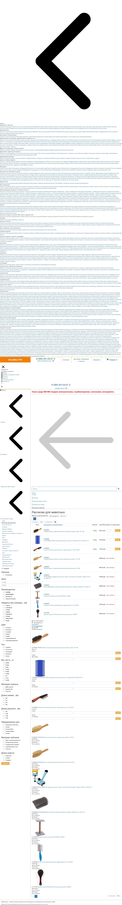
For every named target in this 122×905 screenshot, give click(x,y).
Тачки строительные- (81, 278)
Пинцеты (103, 258)
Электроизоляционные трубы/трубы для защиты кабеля (39, 354)
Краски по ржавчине (73, 175)
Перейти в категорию (6, 126)
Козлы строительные (82, 274)
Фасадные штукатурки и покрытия (36, 288)
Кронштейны (27, 208)
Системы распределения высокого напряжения (94, 346)
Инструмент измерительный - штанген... (41, 193)
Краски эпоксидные (108, 175)
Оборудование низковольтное (25, 341)
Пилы (72, 313)
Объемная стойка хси (18, 220)
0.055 (7, 671)
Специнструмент (18, 133)
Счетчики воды (18, 249)
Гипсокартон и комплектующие (38, 268)
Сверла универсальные (16, 188)
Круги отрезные (103, 126)
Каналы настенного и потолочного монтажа (89, 336)
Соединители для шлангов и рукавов (39, 349)
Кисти (74, 274)
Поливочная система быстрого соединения (105, 301)
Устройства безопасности (33, 351)
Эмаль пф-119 (58, 180)
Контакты (66, 360)
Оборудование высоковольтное (8, 341)
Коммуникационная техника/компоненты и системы (14, 338)
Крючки (11, 163)
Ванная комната (99, 293)
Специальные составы (21, 288)
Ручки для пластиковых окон (86, 163)
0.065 (7, 673)
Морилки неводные (38, 176)
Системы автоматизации (69, 344)
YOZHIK (8, 592)
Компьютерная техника (77, 338)
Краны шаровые (13, 143)
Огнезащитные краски (80, 176)
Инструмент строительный (70, 198)
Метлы (61, 298)
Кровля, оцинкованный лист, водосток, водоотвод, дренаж (80, 268)
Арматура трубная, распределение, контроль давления (50, 331)
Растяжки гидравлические (7, 133)
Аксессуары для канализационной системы (32, 329)
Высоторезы (76, 309)
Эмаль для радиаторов (23, 180)
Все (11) (64, 516)
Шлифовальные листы (84, 128)
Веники (11, 294)
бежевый (8, 629)
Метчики (67, 186)
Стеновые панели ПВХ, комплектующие (11, 155)
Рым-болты (79, 208)
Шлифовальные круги (59, 128)
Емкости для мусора (18, 296)
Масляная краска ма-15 (16, 176)
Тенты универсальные (93, 304)
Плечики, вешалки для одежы (64, 301)
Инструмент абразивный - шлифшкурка (89, 191)
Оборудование (17, 200)
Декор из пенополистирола (19, 153)
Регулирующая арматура (10, 248)
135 (7, 718)
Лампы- (89, 321)
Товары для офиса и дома (94, 170)
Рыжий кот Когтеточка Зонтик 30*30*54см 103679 (57, 595)
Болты (27, 206)
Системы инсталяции (116, 143)
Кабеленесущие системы (39, 336)
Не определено (100, 339)
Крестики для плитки (93, 274)
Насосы (111, 311)
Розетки (18, 323)
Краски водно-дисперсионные (43, 175)
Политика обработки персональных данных (18, 904)
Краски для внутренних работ (60, 175)
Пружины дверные (65, 163)
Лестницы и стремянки (93, 238)
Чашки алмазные (22, 128)
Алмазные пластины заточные (20, 126)
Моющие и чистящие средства (106, 298)
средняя (8, 760)
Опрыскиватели (102, 299)
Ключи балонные (102, 254)
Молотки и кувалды (31, 258)
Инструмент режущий (58, 193)
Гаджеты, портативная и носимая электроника (58, 333)
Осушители (45, 313)
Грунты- (93, 173)
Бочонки (14, 140)
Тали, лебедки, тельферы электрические (94, 314)
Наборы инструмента (109, 198)
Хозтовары (41, 306)
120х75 (8, 605)
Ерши (37, 296)
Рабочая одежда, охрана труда (82, 342)
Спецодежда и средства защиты (61, 283)
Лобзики (62, 311)
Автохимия (15, 131)
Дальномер (15, 183)
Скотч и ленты (40, 278)
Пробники (13, 323)
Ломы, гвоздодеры (110, 274)
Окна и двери (107, 281)
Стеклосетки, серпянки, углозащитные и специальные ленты (102, 269)
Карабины (95, 206)
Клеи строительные (32, 153)
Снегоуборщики (63, 314)
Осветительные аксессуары (80, 341)
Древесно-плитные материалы (55, 268)
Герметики (15, 229)
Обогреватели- (57, 299)
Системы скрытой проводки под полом (37, 347)
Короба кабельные (10, 339)
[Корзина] (1, 364)
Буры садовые (16, 274)
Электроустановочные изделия (35, 356)
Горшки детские (81, 294)
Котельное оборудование (112, 141)
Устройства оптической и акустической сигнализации (27, 352)
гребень (8, 647)
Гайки (45, 206)
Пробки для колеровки (97, 176)
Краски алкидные (30, 175)
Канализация (32, 141)
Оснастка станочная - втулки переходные (104, 200)
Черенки (99, 278)
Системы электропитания (84, 347)
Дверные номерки (34, 161)
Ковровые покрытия (47, 216)
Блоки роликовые (21, 206)
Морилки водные (28, 176)
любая (8, 758)
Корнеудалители (111, 296)
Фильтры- (80, 249)
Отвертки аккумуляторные (55, 313)
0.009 (7, 663)
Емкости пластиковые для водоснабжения (11, 141)
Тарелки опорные (91, 225)
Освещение (115, 281)
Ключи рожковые (77, 256)
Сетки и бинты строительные (28, 278)
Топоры (87, 158)
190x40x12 (9, 614)
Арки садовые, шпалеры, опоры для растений (55, 293)
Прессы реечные (113, 131)
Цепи (107, 210)
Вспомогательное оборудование (93, 140)
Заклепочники (72, 254)
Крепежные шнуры (9, 298)
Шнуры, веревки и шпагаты (79, 306)
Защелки (117, 161)
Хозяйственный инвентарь (7, 203)
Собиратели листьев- (109, 303)
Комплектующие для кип (97, 244)
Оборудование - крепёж (27, 200)
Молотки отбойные (84, 311)
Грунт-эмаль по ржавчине (84, 173)
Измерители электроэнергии (22, 311)
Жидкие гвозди (22, 229)
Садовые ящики (6, 561)
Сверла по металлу (109, 186)
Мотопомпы (98, 311)
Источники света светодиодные (23, 336)
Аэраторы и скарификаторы (27, 309)
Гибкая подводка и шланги (114, 140)
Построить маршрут (8, 379)
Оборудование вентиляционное (28, 246)
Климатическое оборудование (70, 168)
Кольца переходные (53, 141)
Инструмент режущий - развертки (73, 195)
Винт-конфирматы (35, 206)
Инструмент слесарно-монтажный (101, 196)
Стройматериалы (86, 283)
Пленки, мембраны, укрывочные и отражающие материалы (25, 269)
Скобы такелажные (5, 210)
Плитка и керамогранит (48, 269)
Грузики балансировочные (25, 131)
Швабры (61, 306)
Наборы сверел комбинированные (79, 186)
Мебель (80, 281)
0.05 (7, 667)
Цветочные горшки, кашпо (51, 306)
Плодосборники (76, 301)
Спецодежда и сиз (36, 170)
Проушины (56, 163)
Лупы (57, 298)
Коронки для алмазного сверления (55, 186)
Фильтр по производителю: (40, 515)
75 (6, 700)
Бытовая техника (16, 281)
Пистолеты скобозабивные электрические (86, 313)
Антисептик (15, 173)
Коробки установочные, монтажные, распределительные (58, 321)
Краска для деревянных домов (12, 175)
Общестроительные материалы (105, 268)
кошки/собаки (10, 731)
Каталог (47, 281)
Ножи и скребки (23, 276)
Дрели (108, 309)
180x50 (8, 612)
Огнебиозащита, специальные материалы (62, 176)
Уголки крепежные (59, 210)
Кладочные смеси (76, 286)
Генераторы (98, 309)
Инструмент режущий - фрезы (58, 196)
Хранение (109, 283)
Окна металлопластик (67, 150)
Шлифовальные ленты (71, 128)
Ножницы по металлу (68, 258)
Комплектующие (4, 163)
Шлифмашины (17, 316)
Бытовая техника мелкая (113, 331)
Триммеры (118, 314)
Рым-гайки (85, 208)
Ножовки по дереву (25, 158)
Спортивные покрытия (87, 216)
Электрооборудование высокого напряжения (91, 354)
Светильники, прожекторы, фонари (56, 323)
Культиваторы (49, 311)
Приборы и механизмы (105, 246)
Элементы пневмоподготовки (114, 233)
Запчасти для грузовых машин (47, 131)
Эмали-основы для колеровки (105, 178)
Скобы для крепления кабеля (102, 208)
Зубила (78, 254)
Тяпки (10, 306)
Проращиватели (6, 555)
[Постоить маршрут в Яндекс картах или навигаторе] (3, 364)
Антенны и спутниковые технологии (75, 329)
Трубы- (57, 249)
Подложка (78, 216)
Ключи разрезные (68, 256)
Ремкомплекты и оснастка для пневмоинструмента (81, 233)
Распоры (17, 259)
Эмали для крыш (92, 178)
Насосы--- (16, 246)
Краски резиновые (98, 175)
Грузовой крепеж (55, 206)
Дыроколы (9, 296)
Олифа (89, 176)
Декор (35, 281)
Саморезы (91, 208)
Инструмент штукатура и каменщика (77, 238)
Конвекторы (107, 244)
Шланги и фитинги (100, 233)
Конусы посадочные (101, 296)
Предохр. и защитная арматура (90, 246)
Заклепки (89, 206)
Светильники (10, 344)
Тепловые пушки (110, 314)
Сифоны (30, 145)
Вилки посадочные (49, 294)
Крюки (32, 208)
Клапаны (38, 141)
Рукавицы (53, 264)
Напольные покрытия (89, 281)
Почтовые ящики (6, 524)
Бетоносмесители (46, 309)
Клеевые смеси (85, 286)
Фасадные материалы (56, 178)
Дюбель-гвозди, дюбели (71, 206)
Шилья (65, 306)
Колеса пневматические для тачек (73, 296)
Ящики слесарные (10, 261)
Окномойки (74, 299)
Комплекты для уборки (89, 296)
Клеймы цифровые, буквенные (89, 254)
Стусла (83, 158)
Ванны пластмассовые (110, 293)
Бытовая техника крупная (100, 331)
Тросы (52, 210)
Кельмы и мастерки (67, 274)
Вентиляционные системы (41, 136)
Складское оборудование (23, 170)
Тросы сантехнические (71, 145)
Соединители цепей (16, 210)
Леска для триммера (54, 223)
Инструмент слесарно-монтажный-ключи (26, 198)
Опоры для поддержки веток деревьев (87, 299)
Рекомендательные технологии (39, 904)
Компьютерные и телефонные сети (94, 338)
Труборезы (61, 259)
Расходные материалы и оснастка (27, 314)
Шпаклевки (65, 178)
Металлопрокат (9, 246)
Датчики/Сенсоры (76, 333)
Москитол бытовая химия (81, 298)
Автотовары (15, 293)
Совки (116, 303)
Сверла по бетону (99, 186)
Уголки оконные (103, 163)
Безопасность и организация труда (37, 168)
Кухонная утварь (30, 298)
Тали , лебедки (44, 259)
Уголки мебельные (70, 210)
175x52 (8, 610)
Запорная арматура (62, 244)
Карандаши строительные (55, 274)
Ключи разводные (58, 256)
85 (6, 711)
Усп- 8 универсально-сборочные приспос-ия (83, 201)
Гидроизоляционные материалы (21, 268)
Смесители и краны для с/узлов (88, 248)
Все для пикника (62, 294)
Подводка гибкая (60, 143)
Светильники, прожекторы (39, 323)
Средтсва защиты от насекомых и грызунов (18, 304)
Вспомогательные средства (69, 173)
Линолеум (61, 216)
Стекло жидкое (33, 178)
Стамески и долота (76, 158)
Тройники (62, 145)
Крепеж (96, 168)
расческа (8, 654)
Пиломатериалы (4, 269)
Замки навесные (100, 161)
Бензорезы (38, 309)
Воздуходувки (69, 309)
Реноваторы (51, 314)
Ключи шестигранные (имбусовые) (16, 258)
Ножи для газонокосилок (101, 223)
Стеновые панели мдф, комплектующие (107, 153)
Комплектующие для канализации (68, 141)
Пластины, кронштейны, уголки (66, 208)
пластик (8, 691)
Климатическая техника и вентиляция (60, 281)
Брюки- (14, 264)
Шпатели (104, 278)
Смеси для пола (116, 286)
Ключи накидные (40, 256)
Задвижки (65, 161)
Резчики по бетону (42, 314)
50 (6, 698)
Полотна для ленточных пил (61, 225)
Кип (89, 244)
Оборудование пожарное (44, 246)
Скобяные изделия (46, 283)
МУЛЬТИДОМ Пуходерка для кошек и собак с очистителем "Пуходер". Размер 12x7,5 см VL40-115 (67, 576)
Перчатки (37, 264)
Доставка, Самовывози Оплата (81, 360)
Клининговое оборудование (86, 168)
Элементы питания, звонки (28, 326)
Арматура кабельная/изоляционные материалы (22, 331)
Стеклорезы (47, 278)
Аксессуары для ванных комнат (20, 244)
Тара (73, 349)
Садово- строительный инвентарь (45, 239)
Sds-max (14, 223)
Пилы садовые (27, 301)
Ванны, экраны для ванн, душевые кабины (28, 140)
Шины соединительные (82, 324)
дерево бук (9, 689)
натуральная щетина (12, 742)
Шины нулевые (62, 324)
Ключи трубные (111, 256)
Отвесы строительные (33, 276)
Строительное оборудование (53, 170)
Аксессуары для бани (24, 293)
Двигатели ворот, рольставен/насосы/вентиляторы (94, 333)
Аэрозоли (20, 173)
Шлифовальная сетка (34, 128)
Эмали (70, 178)
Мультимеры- (34, 183)
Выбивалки (5, 542)
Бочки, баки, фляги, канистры (76, 293)
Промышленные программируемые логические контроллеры (32, 342)
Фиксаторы (111, 163)
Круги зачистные (83, 126)
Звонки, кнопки (21, 321)
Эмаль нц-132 (33, 180)
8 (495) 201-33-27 (44, 359)
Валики (22, 274)
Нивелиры (41, 183)
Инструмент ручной (88, 334)
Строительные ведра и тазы (67, 278)
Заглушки (25, 141)
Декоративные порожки (18, 216)
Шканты (116, 210)
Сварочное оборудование (43, 248)
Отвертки (98, 258)
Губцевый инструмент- (96, 294)
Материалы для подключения (69, 339)
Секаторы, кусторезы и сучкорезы (64, 303)
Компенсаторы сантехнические (37, 338)
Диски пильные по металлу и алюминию (23, 186)
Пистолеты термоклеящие (95, 276)
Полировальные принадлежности (44, 225)
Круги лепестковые (94, 126)
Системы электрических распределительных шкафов (62, 347)
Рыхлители (48, 303)
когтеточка (9, 649)
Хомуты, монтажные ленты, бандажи (96, 210)
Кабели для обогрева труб (56, 136)
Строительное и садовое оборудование (60, 349)
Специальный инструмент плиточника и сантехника (84, 239)
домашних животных (12, 725)
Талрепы (48, 210)
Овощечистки (5, 557)
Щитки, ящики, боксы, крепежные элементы (101, 324)
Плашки (91, 186)
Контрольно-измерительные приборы (95, 141)
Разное (2, 234)
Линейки (20, 183)
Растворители (107, 176)
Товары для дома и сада (111, 349)
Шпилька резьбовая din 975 (7, 211)
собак (7, 733)
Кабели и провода (51, 336)
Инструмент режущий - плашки (32, 195)
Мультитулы (105, 311)
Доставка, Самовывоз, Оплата (11, 374)
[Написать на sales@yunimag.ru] (5, 364)
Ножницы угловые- (79, 258)
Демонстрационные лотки (109, 294)
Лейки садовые (51, 298)
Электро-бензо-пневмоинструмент (61, 316)
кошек (8, 727)
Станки (43, 170)
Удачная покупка (11, 598)
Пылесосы (15, 314)
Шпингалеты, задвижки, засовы (14, 165)
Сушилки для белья (65, 304)
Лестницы (102, 274)
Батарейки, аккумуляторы (42, 319)
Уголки (102, 145)
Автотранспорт (16, 329)
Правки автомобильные (88, 131)
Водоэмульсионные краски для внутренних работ (47, 173)
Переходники (52, 143)
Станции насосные (77, 314)
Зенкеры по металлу (39, 186)
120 (7, 716)
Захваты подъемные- (41, 274)
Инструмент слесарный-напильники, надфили (50, 198)
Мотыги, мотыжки (92, 298)
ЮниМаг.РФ (15, 360)
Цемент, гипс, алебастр (52, 288)
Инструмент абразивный (43, 191)
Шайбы (111, 210)
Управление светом (30, 324)
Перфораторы (67, 313)
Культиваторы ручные (20, 298)
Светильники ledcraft (26, 323)
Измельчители (10, 311)
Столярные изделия (75, 283)
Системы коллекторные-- (20, 145)
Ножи (3, 521)
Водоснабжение (25, 281)
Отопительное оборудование (59, 246)
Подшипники (62, 201)
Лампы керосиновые (41, 298)
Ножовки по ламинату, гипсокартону (41, 158)
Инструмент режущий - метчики (15, 195)
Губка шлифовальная (34, 126)
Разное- (72, 163)
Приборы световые (10, 342)
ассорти (8, 627)
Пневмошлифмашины (6, 314)
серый (8, 634)
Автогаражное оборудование (20, 168)
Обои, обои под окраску (44, 153)
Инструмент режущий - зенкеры (73, 193)
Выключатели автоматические (91, 319)
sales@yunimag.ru (46, 361)
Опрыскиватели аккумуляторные (17, 313)
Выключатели (78, 319)
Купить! (117, 530)
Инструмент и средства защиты (74, 334)
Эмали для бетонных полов (79, 178)
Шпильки (17, 211)
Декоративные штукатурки (26, 286)
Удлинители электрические (7, 289)
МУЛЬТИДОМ (10, 594)
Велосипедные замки (17, 161)
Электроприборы (16, 326)
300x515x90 (9, 618)
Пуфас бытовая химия (22, 303)
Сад (33, 283)
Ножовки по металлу (90, 258)
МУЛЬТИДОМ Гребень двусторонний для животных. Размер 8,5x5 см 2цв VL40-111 (66, 539)
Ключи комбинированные (18, 256)
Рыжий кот (9, 596)
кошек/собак (9, 729)
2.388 (7, 680)
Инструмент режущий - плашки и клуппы (53, 195)
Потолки (57, 269)
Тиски (50, 259)
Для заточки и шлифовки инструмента (12, 533)
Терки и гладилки (92, 278)
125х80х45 (9, 607)
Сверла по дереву (65, 158)
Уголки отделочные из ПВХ (29, 155)
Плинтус (66, 216)
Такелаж (43, 210)
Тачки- (85, 304)
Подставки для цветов (87, 301)
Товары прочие (50, 249)
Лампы (76, 321)
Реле (111, 342)
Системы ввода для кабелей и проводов (100, 344)
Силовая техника (11, 170)
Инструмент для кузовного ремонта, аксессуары (68, 131)
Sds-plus (19, 223)
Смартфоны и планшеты (22, 349)
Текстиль (93, 283)
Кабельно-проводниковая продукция (67, 336)
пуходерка (9, 651)
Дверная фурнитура (55, 150)
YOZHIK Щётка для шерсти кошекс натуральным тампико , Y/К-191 (62, 558)
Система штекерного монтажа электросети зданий (28, 344)
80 (6, 702)
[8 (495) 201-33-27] (7, 364)
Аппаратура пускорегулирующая (94, 329)
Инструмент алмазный (106, 191)
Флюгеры (4, 548)
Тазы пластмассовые (77, 304)
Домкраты (35, 131)
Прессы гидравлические (101, 131)
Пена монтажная (51, 229)
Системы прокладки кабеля (73, 323)
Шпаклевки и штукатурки (66, 288)
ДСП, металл (9, 687)
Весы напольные (39, 294)
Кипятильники (56, 296)
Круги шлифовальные (12, 128)
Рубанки (57, 314)
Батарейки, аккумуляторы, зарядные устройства (79, 331)
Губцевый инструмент (62, 254)
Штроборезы (24, 316)
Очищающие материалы (96, 286)
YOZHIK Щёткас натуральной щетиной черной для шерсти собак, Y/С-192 (64, 530)
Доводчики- (42, 161)
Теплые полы (75, 136)
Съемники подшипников (33, 259)
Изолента (27, 321)
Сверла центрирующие (50, 188)
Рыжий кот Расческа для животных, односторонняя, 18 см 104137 (62, 549)
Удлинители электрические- (104, 323)
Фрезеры (10, 316)
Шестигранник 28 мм (5, 226)
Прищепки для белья (8, 563)
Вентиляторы (15, 136)
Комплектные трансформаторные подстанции (58, 338)
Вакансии (96, 360)
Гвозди (49, 206)
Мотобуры (92, 311)
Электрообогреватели (86, 136)
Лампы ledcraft (82, 321)
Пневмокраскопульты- (61, 233)
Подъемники (3, 278)
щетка (7, 656)
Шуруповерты (47, 316)
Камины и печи (67, 136)
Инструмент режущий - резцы (91, 195)
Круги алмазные (45, 126)
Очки (33, 264)
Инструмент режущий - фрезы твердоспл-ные (78, 196)
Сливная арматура (74, 248)
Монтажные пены (42, 229)
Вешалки (26, 161)
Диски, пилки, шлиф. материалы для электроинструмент (27, 238)
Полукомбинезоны (45, 264)
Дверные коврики (7, 529)
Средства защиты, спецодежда (106, 239)
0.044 (7, 665)
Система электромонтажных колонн (52, 344)
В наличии (9, 575)
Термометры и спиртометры (107, 304)
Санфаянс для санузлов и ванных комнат (87, 143)
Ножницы (116, 311)
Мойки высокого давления (71, 311)
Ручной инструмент (116, 168)
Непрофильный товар (111, 339)
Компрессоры (34, 311)
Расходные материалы (104, 168)
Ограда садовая (65, 299)
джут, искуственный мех (13, 740)
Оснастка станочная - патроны (24, 201)
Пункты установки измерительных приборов (61, 342)
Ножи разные (39, 299)
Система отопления (104, 143)
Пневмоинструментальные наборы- (45, 233)
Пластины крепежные (52, 208)
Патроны (11, 225)
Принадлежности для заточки (8, 303)
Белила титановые (29, 173)
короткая (8, 756)
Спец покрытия (25, 178)
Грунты (17, 286)
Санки (53, 303)
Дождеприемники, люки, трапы (48, 244)
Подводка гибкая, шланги (74, 246)
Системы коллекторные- (6, 145)
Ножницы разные (48, 299)
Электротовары (117, 283)
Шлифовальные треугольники (98, 128)
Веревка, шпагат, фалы (19, 294)
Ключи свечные (86, 256)
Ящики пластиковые (102, 306)
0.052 (7, 669)
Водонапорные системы (76, 140)
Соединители (55, 145)
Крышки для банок (7, 559)
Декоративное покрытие (102, 173)
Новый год (98, 281)
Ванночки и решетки (29, 274)
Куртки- (18, 264)
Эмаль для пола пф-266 (9, 180)
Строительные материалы (68, 170)
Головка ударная (41, 254)
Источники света (9, 336)
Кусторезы (56, 311)
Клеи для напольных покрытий (33, 216)
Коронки (27, 223)
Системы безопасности (82, 344)
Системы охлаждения (31, 346)
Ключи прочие (49, 256)
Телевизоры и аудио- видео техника (84, 349)
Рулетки (53, 183)
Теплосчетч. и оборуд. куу (39, 249)
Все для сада (51, 168)
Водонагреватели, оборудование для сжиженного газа (55, 140)
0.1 (7, 676)
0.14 (7, 678)
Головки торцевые (51, 254)
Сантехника (3, 170)
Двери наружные (45, 150)
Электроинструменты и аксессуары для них (67, 354)
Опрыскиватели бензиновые (34, 313)
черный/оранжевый (12, 640)
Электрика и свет (106, 170)
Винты (41, 206)
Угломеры (66, 183)
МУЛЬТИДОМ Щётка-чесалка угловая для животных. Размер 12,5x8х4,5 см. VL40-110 (67, 586)
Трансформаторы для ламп (89, 323)
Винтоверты (62, 309)
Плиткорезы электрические (105, 313)
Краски (23, 175)
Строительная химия (43, 178)
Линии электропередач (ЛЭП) (40, 339)
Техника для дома (100, 349)
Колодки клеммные (106, 336)
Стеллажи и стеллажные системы (31, 210)
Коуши (99, 206)
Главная (34, 494)
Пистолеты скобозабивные (80, 276)
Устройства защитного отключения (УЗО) (47, 324)
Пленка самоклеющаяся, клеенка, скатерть (43, 301)
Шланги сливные (10, 146)
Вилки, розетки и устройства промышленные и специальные (28, 333)
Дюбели (63, 206)
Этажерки (93, 306)
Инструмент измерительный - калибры (19, 193)
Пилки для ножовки (29, 225)
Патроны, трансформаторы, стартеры (106, 321)
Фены (1, 316)
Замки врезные (83, 161)
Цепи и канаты (6, 546)
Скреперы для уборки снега (95, 303)
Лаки (115, 175)
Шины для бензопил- (29, 226)
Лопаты (118, 274)
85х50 (7, 620)
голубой (8, 632)
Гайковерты (92, 309)
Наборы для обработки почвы (27, 299)
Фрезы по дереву (94, 158)
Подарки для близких (26, 283)
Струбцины (23, 259)
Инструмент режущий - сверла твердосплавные (36, 196)
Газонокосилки (84, 309)
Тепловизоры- (59, 183)
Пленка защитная (107, 276)
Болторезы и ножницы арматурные (21, 254)
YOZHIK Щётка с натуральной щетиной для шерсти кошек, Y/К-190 (62, 567)
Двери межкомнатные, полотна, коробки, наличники (26, 150)
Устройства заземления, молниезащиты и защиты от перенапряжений (59, 351)
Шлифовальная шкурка (46, 128)
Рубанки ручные (55, 158)
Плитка (18, 283)
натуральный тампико (12, 744)
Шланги (17, 203)
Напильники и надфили (55, 258)
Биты (23, 223)
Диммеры (13, 321)
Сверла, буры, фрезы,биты (62, 239)
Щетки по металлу (112, 278)
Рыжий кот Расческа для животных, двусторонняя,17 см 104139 (61, 604)
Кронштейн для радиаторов (15, 208)
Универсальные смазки (102, 225)
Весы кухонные (30, 294)
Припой (8, 323)
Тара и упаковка (27, 249)
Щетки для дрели (40, 226)
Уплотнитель (34, 306)
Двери (32, 281)
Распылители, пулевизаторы (37, 303)
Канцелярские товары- (46, 296)
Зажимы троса (82, 206)
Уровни (77, 183)
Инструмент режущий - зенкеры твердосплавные (95, 193)
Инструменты (41, 281)
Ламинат (55, 216)
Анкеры (14, 206)
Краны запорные (4, 143)
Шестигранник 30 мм (17, 226)
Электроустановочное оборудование (17, 356)
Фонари (5, 316)
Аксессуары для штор (36, 293)
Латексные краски (5, 176)
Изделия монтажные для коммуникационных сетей (52, 334)
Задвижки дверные (74, 161)
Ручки (76, 163)
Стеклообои (92, 153)
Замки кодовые (92, 161)
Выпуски (104, 140)
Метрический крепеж (40, 208)
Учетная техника (46, 352)
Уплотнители (27, 306)
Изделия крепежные (31, 334)
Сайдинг (86, 153)
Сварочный (3, 251)
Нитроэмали (47, 176)
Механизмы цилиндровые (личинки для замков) (27, 163)
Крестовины (22, 143)
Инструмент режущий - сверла (107, 195)
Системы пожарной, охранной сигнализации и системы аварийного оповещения (59, 346)
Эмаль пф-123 (75, 180)
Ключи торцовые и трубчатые (99, 256)
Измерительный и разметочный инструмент (55, 238)
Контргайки (81, 141)
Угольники (72, 183)
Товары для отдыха (81, 170)
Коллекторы (44, 141)
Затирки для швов (53, 286)
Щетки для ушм (49, 226)
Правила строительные (13, 278)
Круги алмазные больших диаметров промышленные (64, 126)
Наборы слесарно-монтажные (8, 213)
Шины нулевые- (71, 324)
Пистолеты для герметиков (47, 276)
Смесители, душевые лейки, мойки (42, 145)
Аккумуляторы (16, 309)
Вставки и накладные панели (67, 319)
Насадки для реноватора (88, 223)
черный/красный (11, 638)
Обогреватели (4, 313)
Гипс (13, 286)
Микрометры (26, 183)
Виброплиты (55, 309)
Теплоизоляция (16, 271)
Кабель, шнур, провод (37, 321)
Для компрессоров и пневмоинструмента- (23, 233)
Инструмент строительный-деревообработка (90, 198)
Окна (102, 281)
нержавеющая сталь (12, 746)
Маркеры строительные (6, 276)
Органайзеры (110, 299)
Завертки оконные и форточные (54, 161)
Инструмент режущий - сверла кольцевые (11, 196)
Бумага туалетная (89, 293)
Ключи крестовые (30, 256)
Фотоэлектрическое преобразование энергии (79, 352)
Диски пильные (16, 158)
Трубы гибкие (97, 145)
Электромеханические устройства (92, 249)
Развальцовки (11, 259)
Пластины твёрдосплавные (40, 201)
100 (7, 713)
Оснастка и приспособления (42, 200)
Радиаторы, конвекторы (97, 342)
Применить (5, 763)
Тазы (3, 553)
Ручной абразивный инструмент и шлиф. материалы (21, 239)
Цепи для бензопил (114, 225)
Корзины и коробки (7, 531)
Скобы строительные (116, 208)
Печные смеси (107, 286)
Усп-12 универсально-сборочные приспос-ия (107, 201)
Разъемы (106, 342)
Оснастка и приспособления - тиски (83, 200)
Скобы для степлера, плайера (77, 225)
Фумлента (107, 145)
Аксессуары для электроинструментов (54, 329)
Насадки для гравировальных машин (71, 223)
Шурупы (22, 211)
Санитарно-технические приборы (26, 248)
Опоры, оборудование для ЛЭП (63, 341)
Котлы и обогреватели (22, 339)
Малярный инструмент (106, 238)
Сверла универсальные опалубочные (33, 188)
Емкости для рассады (30, 296)
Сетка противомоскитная (80, 303)
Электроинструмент (24, 203)
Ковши (62, 296)
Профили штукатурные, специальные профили (73, 269)
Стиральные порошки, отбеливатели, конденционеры (45, 304)
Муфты (27, 143)
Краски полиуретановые (86, 175)
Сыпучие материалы (5, 271)
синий (8, 636)
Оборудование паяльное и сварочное (44, 341)
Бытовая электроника (6, 333)
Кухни (76, 281)
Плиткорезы (115, 276)
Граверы (104, 309)
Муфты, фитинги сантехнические (87, 339)
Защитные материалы (64, 286)
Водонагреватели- (34, 244)
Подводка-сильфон (70, 143)
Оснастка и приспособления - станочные (62, 200)
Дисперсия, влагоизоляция (40, 286)
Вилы (56, 294)
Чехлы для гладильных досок (10, 550)
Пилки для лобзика (19, 225)
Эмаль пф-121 (66, 180)
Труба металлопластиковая (85, 145)
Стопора (96, 163)
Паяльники (3, 323)
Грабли (87, 294)
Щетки (89, 306)
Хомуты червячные (80, 210)
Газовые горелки (71, 294)
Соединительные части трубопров (106, 248)
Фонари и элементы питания (59, 352)
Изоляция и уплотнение (74, 244)
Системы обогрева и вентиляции (15, 346)
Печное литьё (19, 301)
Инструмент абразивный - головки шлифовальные (64, 191)
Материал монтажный (55, 339)
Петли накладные (48, 163)
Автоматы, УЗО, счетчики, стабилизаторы (23, 319)
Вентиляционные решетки (26, 136)
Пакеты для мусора (10, 301)
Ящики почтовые (28, 165)
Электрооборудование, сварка (79, 316)
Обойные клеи (55, 153)
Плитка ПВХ (72, 216)
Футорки (113, 145)
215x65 (8, 616)
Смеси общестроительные (7, 288)
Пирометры (47, 183)
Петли (41, 163)
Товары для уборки (101, 283)
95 (6, 704)
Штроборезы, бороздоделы (36, 316)
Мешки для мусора (68, 298)
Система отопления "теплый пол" (59, 248)
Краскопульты (41, 311)
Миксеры (15, 276)
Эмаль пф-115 (41, 180)
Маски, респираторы (26, 264)
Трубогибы (55, 259)
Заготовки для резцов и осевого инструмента (24, 191)
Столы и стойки (55, 278)
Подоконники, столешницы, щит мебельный (71, 153)
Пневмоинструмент (53, 201)
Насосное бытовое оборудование (39, 143)
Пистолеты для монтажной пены (63, 276)
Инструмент (58, 168)
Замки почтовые (110, 161)
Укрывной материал (18, 306)
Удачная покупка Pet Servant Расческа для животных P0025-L (60, 613)
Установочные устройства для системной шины (13, 351)
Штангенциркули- (84, 183)
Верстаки (33, 254)
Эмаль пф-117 (50, 180)
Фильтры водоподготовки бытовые (68, 249)
